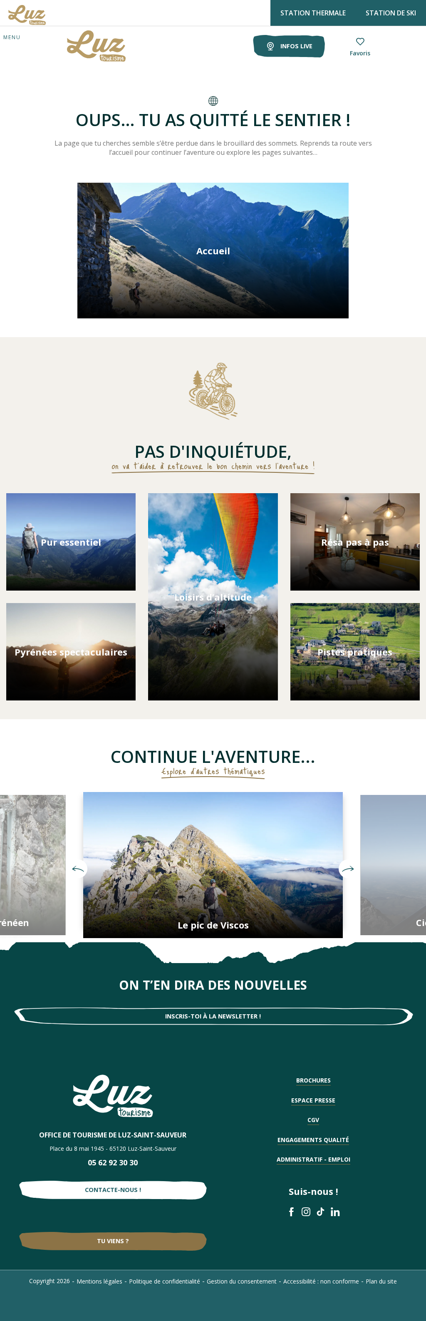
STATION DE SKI (391, 12)
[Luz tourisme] (86, 46)
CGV (313, 1120)
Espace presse (313, 1100)
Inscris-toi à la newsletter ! (213, 1016)
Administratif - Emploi (313, 1159)
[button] (78, 869)
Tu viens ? (113, 1241)
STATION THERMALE (313, 12)
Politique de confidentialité (164, 1281)
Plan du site (381, 1281)
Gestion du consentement (242, 1281)
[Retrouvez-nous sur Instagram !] (306, 1211)
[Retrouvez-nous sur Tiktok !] (320, 1211)
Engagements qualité (313, 1140)
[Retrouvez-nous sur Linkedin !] (335, 1211)
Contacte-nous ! (113, 1190)
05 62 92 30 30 (113, 1162)
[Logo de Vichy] (113, 1096)
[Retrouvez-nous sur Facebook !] (291, 1211)
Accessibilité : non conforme (321, 1281)
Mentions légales (99, 1281)
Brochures (313, 1080)
